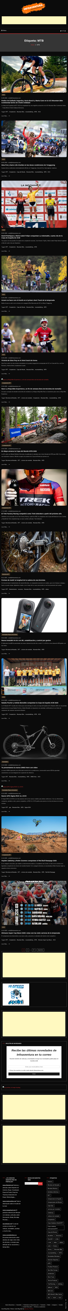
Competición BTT (6, 383)
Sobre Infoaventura (10, 1305)
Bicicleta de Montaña (11, 398)
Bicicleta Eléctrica (52, 1188)
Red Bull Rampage (50, 872)
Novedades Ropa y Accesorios (9, 634)
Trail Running (51, 1284)
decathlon (50, 1235)
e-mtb (49, 1242)
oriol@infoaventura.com (14, 98)
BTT (7, 111)
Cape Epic (50, 1205)
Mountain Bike (20, 111)
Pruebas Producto (53, 1266)
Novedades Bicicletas (54, 1256)
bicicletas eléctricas (53, 1192)
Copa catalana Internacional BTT (53, 1227)
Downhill (50, 1239)
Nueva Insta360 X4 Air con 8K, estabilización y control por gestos (26, 640)
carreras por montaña (54, 1209)
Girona (50, 1249)
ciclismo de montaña (26, 398)
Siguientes (40, 950)
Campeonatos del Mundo (55, 1202)
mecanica (20, 589)
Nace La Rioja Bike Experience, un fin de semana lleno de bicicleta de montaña (31, 389)
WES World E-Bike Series (55, 1294)
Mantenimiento (13, 589)
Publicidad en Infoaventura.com (31, 1305)
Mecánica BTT (5, 574)
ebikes (61, 1242)
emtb (49, 1246)
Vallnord (50, 1287)
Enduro (55, 1246)
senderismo (51, 1273)
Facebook (42, 1305)
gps (10, 807)
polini (49, 1263)
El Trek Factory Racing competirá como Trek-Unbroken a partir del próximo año (31, 514)
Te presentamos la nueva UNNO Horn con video (19, 767)
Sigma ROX (28, 807)
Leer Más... (4, 116)
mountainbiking (29, 111)
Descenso (59, 1235)
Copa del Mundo (21, 172)
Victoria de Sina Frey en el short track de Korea (19, 360)
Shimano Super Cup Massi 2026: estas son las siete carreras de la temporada (30, 933)
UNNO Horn (33, 776)
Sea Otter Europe (53, 1270)
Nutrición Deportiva (53, 1259)
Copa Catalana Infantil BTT (55, 1223)
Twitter (48, 1305)
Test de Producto (52, 1280)
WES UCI (50, 1291)
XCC (49, 1297)
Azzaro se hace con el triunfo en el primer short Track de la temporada (28, 300)
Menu (4, 30)
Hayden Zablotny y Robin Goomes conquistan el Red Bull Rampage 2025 (29, 861)
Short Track (51, 1277)
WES (56, 1287)
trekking (60, 1284)
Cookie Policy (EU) (27, 1306)
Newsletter (19, 1305)
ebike (55, 1242)
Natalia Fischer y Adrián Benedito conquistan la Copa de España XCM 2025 (29, 703)
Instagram (54, 1305)
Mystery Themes (29, 1309)
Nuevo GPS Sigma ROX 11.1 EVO (13, 796)
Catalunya (50, 1212)
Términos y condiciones (39, 1306)
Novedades (5, 761)
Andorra (50, 1181)
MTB (35, 111)
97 (33, 950)
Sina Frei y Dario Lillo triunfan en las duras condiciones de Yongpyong (28, 165)
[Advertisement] (34, 20)
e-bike (57, 1239)
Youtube (61, 1305)
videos (47, 589)
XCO (3, 94)
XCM (3, 230)
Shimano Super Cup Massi (45, 940)
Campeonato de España (54, 1199)
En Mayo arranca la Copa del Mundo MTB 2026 (19, 451)
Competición (12, 111)
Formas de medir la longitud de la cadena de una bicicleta (23, 580)
